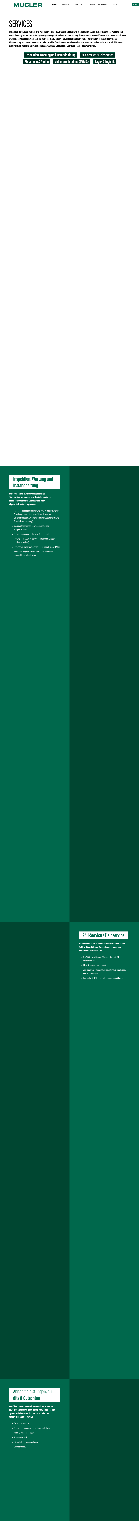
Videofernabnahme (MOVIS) (72, 62)
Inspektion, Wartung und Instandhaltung (51, 55)
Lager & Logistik (105, 62)
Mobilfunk (65, 5)
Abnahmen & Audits (37, 62)
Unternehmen (102, 5)
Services (54, 5)
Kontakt (115, 5)
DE (133, 5)
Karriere (92, 5)
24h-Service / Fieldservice (97, 55)
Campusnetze (79, 5)
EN (136, 5)
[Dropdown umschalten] (58, 4)
